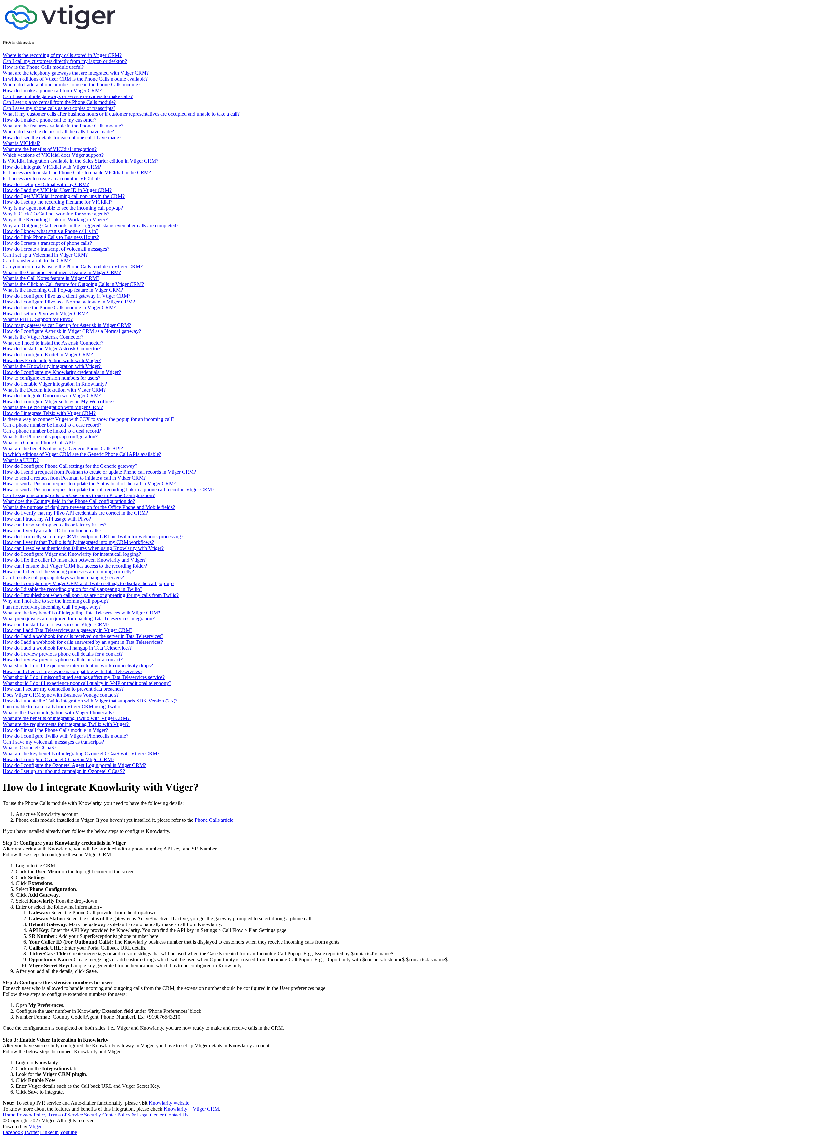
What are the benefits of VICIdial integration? (50, 149)
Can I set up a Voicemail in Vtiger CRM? (45, 255)
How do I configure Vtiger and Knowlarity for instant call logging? (72, 554)
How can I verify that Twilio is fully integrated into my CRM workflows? (78, 542)
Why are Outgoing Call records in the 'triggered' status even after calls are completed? (90, 225)
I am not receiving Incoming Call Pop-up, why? (52, 607)
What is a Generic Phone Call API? (39, 442)
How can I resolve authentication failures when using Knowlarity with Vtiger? (83, 548)
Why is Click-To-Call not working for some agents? (56, 213)
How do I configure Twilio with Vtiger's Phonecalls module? (65, 736)
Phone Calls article (214, 820)
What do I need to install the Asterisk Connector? (53, 343)
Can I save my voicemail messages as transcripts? (53, 742)
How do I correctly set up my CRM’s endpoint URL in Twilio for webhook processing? (93, 536)
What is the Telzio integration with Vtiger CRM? (53, 407)
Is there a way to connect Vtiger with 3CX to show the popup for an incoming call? (88, 419)
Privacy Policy (32, 1114)
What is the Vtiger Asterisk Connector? (43, 337)
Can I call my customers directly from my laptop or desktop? (65, 61)
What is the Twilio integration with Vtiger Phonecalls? (58, 712)
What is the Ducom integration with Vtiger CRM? (54, 389)
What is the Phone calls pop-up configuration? (50, 436)
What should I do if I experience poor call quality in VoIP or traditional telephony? (87, 683)
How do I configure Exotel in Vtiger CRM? (48, 354)
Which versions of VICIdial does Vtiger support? (53, 155)
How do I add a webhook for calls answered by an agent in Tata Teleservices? (83, 642)
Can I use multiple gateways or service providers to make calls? (68, 96)
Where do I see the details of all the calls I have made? (58, 131)
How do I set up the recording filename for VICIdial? (57, 202)
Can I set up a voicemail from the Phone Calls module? (59, 102)
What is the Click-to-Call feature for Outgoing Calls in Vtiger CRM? (73, 284)
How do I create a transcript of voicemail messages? (56, 249)
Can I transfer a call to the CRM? (37, 260)
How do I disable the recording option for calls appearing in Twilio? (72, 589)
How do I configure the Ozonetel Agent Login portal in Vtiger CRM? (74, 765)
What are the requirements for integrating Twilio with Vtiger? (66, 724)
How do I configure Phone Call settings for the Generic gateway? (70, 466)
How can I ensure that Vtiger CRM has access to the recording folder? (75, 566)
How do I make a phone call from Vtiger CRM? (52, 90)
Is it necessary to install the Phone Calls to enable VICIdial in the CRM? (77, 172)
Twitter (31, 1132)
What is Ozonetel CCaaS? (29, 747)
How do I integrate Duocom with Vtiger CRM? (52, 395)
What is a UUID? (21, 460)
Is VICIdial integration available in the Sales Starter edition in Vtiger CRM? (80, 161)
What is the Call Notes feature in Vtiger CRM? (51, 278)
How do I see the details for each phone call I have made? (62, 137)
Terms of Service (65, 1114)
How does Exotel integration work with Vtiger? (52, 360)
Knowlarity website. (169, 1103)
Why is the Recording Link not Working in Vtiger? (55, 219)
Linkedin (49, 1132)
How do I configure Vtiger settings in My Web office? (58, 401)
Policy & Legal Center (140, 1114)
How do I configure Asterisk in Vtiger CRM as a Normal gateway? (72, 331)
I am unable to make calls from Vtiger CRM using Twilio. (62, 706)
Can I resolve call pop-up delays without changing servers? (63, 577)
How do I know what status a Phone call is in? (50, 231)
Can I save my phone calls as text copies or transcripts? (59, 108)
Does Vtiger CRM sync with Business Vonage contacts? (61, 695)
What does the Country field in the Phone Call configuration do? (69, 501)
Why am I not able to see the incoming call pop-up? (56, 601)
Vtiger (35, 1126)
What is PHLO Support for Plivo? (38, 319)
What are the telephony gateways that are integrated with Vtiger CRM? (76, 73)
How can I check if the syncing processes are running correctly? (68, 571)
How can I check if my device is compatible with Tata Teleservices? (72, 671)
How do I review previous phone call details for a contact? (63, 654)
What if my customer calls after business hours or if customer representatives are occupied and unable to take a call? (121, 114)
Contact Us (176, 1114)
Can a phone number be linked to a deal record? (52, 431)
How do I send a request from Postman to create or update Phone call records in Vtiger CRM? (99, 472)
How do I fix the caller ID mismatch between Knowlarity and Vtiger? (74, 560)
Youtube (68, 1132)
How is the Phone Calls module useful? (43, 67)
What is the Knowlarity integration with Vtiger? (52, 366)
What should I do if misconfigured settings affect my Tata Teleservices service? (84, 677)
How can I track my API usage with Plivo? (47, 519)
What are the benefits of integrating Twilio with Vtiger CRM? (67, 718)
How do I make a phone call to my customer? (49, 120)
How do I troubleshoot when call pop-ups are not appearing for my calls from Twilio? (91, 595)
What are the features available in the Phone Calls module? (63, 125)
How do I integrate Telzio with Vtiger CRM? (49, 413)
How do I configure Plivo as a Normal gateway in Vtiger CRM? (69, 301)
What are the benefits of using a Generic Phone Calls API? (63, 448)
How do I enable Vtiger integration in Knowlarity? (55, 384)
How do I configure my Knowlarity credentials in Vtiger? (62, 372)
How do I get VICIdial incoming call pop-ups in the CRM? (64, 196)
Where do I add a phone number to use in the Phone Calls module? (71, 84)
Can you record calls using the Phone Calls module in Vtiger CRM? (73, 266)
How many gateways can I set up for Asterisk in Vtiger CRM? (67, 325)
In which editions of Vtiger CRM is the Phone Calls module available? (75, 78)
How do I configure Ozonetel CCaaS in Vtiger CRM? (58, 759)
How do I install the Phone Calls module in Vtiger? (56, 730)
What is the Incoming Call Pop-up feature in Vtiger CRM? (63, 290)
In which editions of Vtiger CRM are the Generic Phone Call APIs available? (82, 454)
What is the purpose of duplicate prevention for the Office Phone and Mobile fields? (89, 507)
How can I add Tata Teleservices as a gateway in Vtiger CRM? (67, 630)
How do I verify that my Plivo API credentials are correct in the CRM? (75, 513)
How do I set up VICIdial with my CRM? (46, 184)
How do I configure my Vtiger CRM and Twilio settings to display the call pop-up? (88, 583)
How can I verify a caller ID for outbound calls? (52, 530)
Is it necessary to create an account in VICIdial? (51, 178)
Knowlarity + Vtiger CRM (191, 1109)
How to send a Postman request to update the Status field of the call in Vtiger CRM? (89, 483)
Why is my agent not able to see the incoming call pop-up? (63, 208)
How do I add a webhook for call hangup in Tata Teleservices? (67, 648)
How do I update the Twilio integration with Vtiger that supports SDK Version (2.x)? (90, 700)
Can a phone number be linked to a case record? (52, 425)
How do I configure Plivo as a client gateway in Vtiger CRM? (66, 296)
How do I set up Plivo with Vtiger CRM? (45, 313)
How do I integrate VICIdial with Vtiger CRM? (52, 167)
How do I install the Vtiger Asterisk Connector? (52, 348)
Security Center (100, 1114)
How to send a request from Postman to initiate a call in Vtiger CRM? (74, 477)
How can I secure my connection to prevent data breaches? (63, 689)
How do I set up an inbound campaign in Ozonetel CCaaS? (64, 771)
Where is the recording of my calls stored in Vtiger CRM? (62, 55)
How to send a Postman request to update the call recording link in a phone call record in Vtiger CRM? (108, 489)
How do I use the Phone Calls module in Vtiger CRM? (59, 307)
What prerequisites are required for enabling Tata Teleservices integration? (79, 618)
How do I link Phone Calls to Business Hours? (51, 237)
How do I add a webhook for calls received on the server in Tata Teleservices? (83, 636)
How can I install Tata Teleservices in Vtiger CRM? (56, 624)
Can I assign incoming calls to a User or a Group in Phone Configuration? (79, 495)
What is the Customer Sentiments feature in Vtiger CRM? (62, 272)
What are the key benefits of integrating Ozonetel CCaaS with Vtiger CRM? (81, 753)
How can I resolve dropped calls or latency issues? (54, 524)
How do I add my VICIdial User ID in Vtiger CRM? (57, 190)
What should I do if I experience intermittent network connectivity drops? (78, 665)
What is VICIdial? (21, 143)
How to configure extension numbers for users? (51, 378)
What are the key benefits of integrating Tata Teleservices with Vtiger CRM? (81, 612)
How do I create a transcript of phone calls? (47, 243)
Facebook (13, 1132)
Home (9, 1114)
